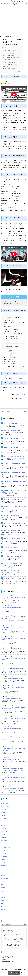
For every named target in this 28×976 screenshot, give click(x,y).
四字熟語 (3, 866)
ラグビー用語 (4, 856)
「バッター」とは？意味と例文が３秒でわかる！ (13, 788)
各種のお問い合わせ (6, 959)
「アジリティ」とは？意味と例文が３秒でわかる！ (13, 678)
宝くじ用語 (3, 869)
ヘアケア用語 (4, 844)
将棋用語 (3, 875)
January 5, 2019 (20, 366)
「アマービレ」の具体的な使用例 (11, 57)
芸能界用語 (3, 897)
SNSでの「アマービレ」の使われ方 (12, 66)
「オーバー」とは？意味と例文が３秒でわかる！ (13, 668)
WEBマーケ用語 (5, 806)
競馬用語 (3, 887)
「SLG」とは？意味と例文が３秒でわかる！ (14, 456)
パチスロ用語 (4, 837)
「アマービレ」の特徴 (8, 55)
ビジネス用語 (4, 840)
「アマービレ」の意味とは (9, 50)
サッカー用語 (4, 828)
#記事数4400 (13, 941)
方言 (2, 881)
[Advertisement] (14, 20)
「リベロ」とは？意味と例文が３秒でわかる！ (12, 698)
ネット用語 (3, 834)
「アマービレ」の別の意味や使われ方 (12, 62)
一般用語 (3, 859)
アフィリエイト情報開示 (7, 956)
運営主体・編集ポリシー (7, 961)
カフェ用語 (3, 812)
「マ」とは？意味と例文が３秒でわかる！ (13, 515)
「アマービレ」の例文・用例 (10, 64)
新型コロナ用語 (4, 878)
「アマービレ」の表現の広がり (10, 59)
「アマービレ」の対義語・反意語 (11, 71)
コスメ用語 (3, 822)
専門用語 (3, 872)
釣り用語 (3, 909)
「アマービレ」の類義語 (9, 68)
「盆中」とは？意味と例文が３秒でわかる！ (14, 530)
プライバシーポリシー (7, 957)
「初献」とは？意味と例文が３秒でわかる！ (14, 430)
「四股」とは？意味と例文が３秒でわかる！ (14, 571)
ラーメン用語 (4, 853)
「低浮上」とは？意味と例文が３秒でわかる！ (14, 523)
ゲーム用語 (3, 818)
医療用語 (3, 862)
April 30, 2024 (17, 945)
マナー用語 (3, 850)
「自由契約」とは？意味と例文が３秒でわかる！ (13, 768)
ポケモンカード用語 (5, 847)
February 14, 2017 (15, 338)
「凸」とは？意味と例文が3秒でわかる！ (13, 563)
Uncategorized (4, 803)
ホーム (3, 36)
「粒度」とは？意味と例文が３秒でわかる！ (14, 556)
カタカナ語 (10, 36)
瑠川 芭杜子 (23, 398)
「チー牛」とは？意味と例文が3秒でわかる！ (14, 423)
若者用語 (3, 900)
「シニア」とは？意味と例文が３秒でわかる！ (12, 728)
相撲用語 (3, 884)
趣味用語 (3, 903)
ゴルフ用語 (3, 825)
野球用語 (3, 906)
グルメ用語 (3, 815)
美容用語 (3, 891)
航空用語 (3, 894)
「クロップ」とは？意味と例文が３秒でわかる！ (13, 649)
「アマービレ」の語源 (8, 53)
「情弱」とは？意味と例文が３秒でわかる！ (14, 499)
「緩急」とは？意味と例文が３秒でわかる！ (12, 759)
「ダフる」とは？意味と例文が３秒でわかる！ (12, 607)
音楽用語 (23, 394)
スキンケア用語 (4, 831)
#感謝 (17, 941)
